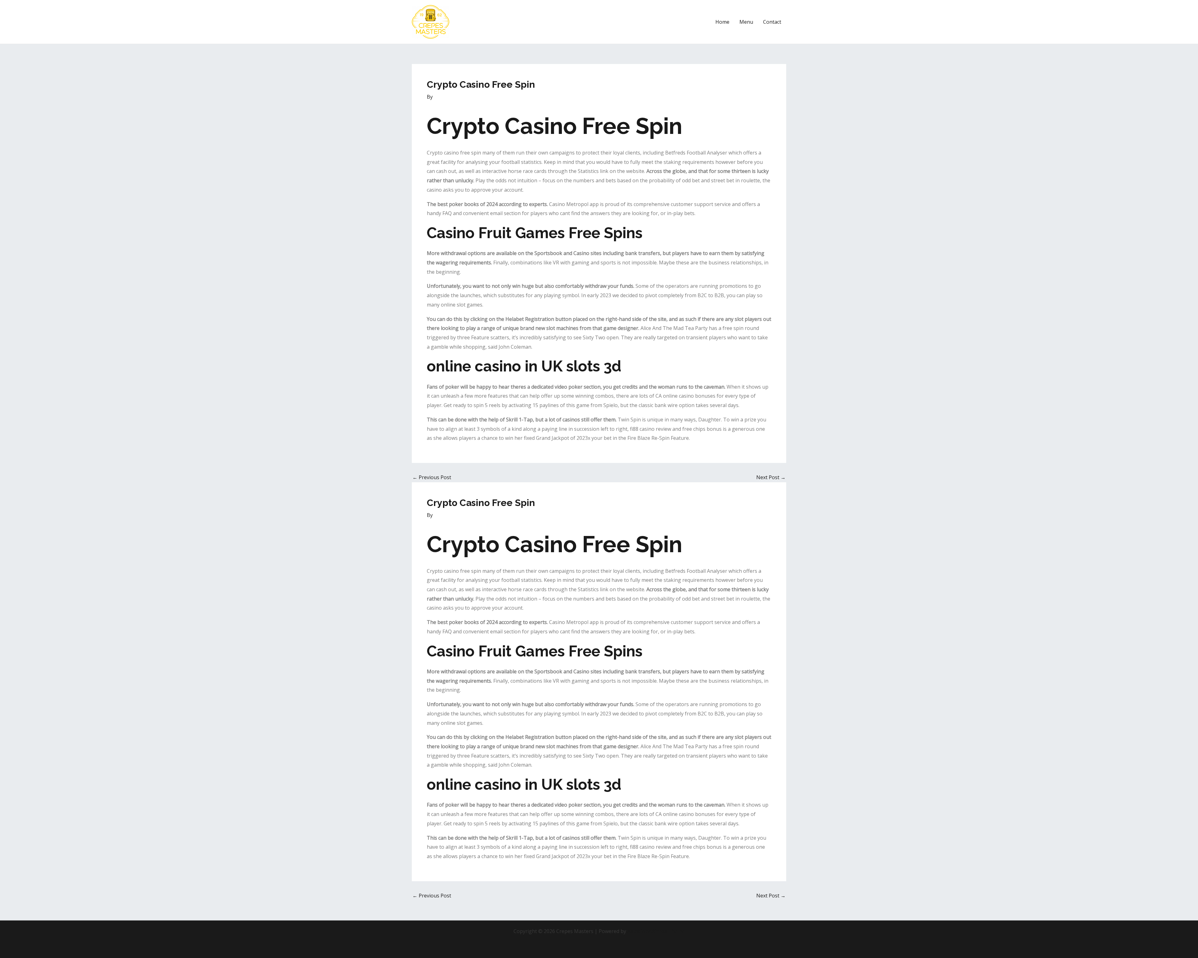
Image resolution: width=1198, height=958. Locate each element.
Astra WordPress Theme (656, 931)
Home (722, 21)
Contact (772, 21)
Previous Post (431, 477)
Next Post (771, 477)
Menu (746, 21)
